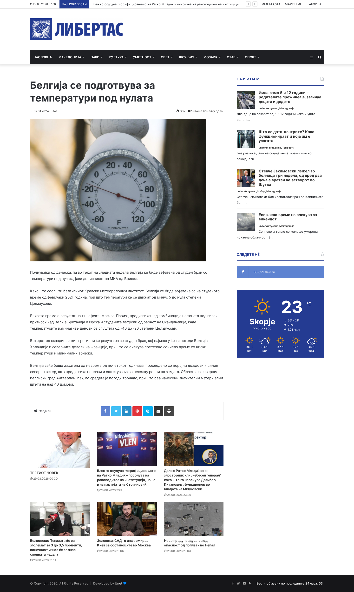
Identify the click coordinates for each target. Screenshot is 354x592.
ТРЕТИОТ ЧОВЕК (44, 473)
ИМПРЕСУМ (271, 4)
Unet (118, 583)
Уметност (142, 57)
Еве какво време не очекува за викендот (288, 217)
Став (231, 57)
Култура (116, 57)
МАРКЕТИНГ (294, 4)
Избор (261, 191)
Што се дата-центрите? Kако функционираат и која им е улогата (287, 136)
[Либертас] (76, 29)
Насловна (42, 57)
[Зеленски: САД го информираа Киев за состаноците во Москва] (127, 519)
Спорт (250, 57)
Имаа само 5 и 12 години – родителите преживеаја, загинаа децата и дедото (290, 97)
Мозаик (210, 57)
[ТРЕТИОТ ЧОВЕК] (60, 450)
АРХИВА (315, 4)
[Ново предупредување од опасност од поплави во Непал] (194, 519)
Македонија (70, 57)
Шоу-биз (186, 57)
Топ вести (288, 147)
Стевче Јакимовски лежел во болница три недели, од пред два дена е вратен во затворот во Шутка (290, 178)
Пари (95, 57)
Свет (165, 57)
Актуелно (272, 108)
